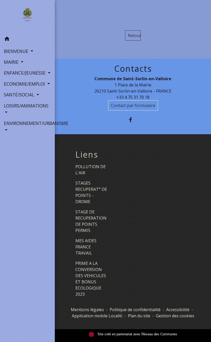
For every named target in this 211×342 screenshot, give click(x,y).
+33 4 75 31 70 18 (133, 97)
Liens (86, 154)
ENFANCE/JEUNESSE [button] (25, 73)
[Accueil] (27, 17)
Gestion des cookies (175, 316)
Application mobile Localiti (97, 316)
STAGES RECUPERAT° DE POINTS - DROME (91, 192)
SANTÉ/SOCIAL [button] (20, 95)
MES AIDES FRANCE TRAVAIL (85, 247)
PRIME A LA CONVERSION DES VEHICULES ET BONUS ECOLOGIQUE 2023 (90, 278)
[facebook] (133, 120)
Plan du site (139, 316)
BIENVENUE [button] (17, 51)
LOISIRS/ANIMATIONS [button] (26, 106)
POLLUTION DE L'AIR (90, 170)
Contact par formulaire (133, 105)
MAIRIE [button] (12, 62)
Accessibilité (177, 309)
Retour (134, 35)
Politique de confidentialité (135, 309)
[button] (27, 40)
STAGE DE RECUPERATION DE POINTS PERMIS (91, 221)
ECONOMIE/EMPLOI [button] (25, 84)
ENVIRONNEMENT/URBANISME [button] (27, 123)
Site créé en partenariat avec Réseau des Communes (136, 334)
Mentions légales (87, 309)
